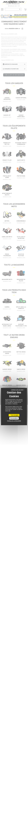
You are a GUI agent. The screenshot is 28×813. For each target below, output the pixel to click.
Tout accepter (14, 415)
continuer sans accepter (17, 389)
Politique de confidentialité (14, 421)
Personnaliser (14, 418)
